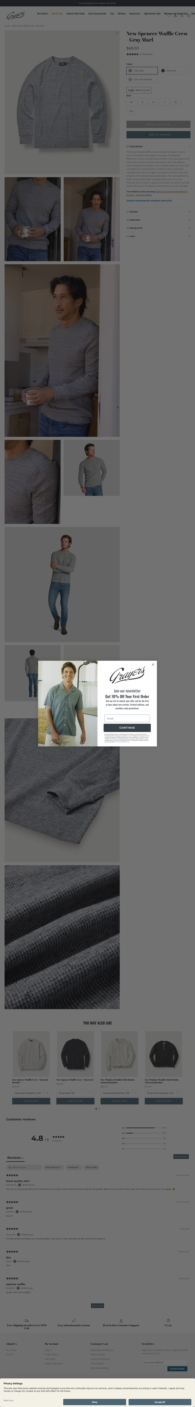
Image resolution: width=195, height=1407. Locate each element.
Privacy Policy (119, 742)
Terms (127, 742)
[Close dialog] (153, 664)
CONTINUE (127, 727)
